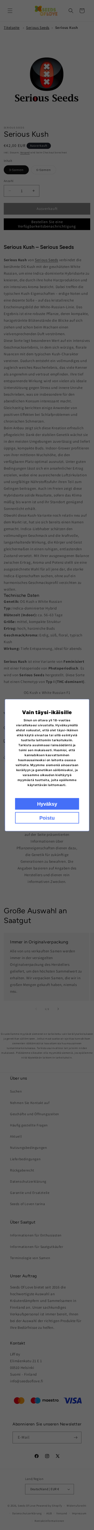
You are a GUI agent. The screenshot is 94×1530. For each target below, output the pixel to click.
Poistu (47, 817)
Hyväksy (47, 803)
